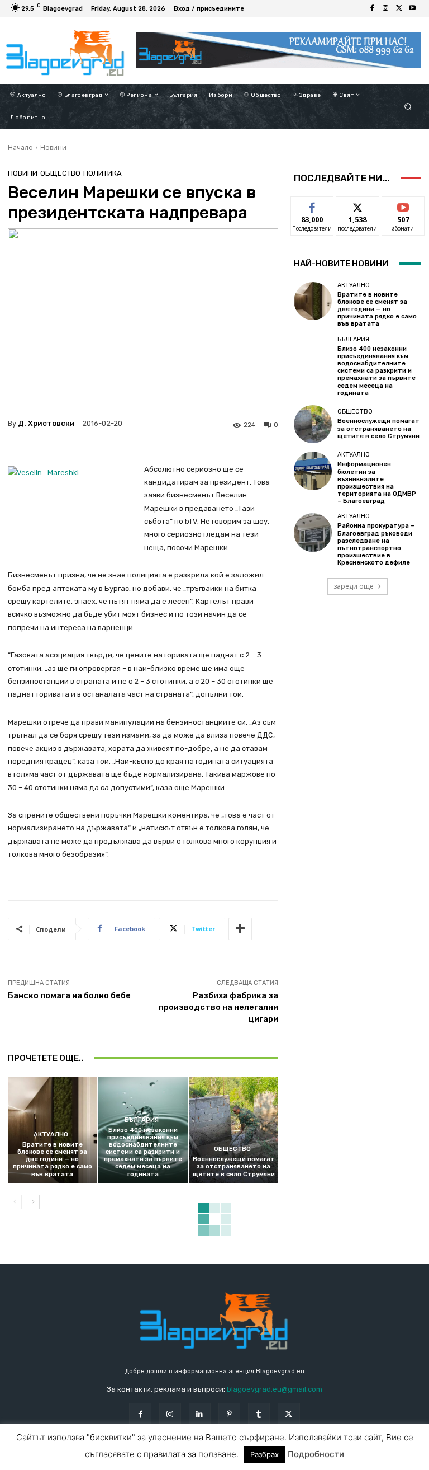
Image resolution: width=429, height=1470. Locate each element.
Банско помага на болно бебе (69, 995)
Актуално (51, 1134)
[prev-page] (15, 1202)
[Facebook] (372, 8)
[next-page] (33, 1202)
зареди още (353, 586)
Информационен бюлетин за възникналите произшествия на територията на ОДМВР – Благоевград (376, 483)
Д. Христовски (46, 423)
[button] (408, 106)
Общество (60, 173)
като (312, 205)
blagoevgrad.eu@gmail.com (274, 1389)
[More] (240, 929)
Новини (53, 147)
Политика (102, 173)
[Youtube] (412, 8)
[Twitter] (399, 8)
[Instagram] (385, 8)
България (142, 1120)
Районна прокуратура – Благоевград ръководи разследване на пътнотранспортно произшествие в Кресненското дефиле (375, 544)
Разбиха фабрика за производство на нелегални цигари (218, 1007)
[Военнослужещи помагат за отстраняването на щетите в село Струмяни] (233, 1130)
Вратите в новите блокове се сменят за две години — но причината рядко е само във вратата (52, 1159)
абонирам (403, 205)
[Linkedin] (200, 1414)
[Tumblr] (259, 1414)
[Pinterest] (229, 1414)
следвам (357, 205)
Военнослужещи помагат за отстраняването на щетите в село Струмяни (234, 1166)
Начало (20, 147)
